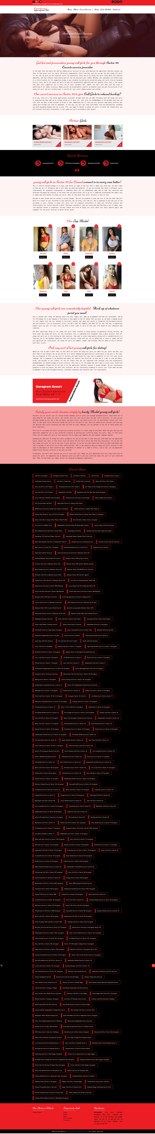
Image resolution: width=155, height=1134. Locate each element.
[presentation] (76, 170)
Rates (96, 9)
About (75, 9)
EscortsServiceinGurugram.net (77, 1131)
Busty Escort (112, 163)
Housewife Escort (45, 163)
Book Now (43, 257)
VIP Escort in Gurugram (70, 163)
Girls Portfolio (105, 9)
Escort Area (76, 37)
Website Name (37, 1112)
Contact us (116, 9)
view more (37, 144)
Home (70, 9)
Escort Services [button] (86, 9)
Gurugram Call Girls (91, 163)
